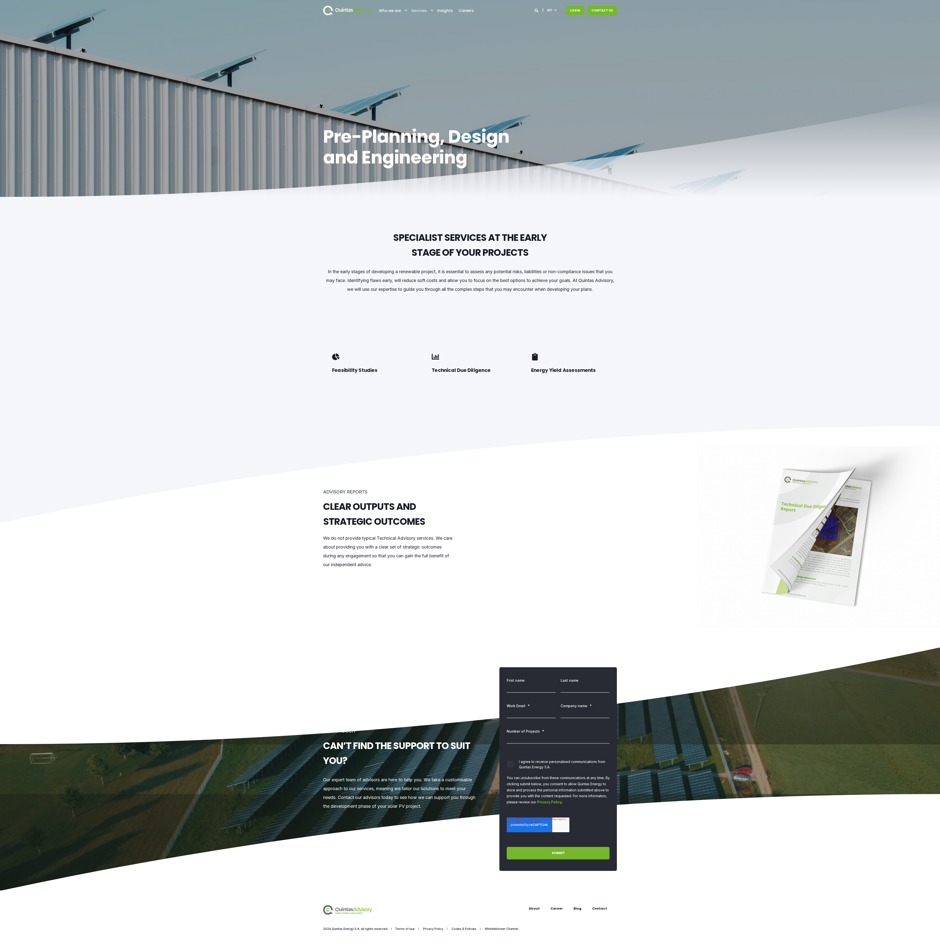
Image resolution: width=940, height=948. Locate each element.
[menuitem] (405, 10)
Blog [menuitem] (577, 908)
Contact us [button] (602, 10)
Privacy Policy (549, 802)
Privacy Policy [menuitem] (433, 928)
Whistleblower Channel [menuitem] (501, 928)
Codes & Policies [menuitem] (464, 928)
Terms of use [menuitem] (405, 928)
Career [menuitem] (557, 908)
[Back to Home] (347, 10)
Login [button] (575, 10)
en (549, 10)
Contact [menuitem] (599, 908)
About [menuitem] (534, 908)
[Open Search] (537, 10)
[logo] (347, 910)
